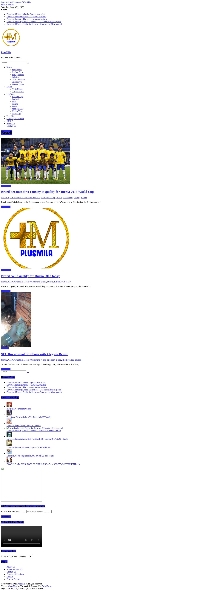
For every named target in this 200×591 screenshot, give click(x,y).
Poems (15, 104)
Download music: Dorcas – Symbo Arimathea (26, 16)
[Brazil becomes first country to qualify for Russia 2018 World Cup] (35, 183)
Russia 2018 (59, 282)
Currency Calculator (15, 118)
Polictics (15, 77)
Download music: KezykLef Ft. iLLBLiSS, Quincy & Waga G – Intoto (37, 439)
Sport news (17, 69)
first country (68, 197)
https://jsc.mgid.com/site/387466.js (16, 2)
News (9, 67)
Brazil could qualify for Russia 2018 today (30, 276)
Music (9, 87)
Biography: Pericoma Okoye (19, 409)
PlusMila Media (22, 197)
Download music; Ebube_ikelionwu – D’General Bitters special (34, 21)
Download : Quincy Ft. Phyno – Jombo (24, 425)
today (68, 282)
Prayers (15, 106)
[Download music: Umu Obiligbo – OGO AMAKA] (9, 445)
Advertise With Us (14, 569)
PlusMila (6, 52)
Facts (14, 101)
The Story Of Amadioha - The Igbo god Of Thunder (29, 417)
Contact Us (11, 126)
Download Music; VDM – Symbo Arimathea (26, 14)
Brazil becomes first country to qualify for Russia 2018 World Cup (47, 191)
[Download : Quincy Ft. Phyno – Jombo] (9, 423)
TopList (15, 99)
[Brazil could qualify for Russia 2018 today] (36, 268)
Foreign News (18, 74)
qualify (77, 197)
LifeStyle (10, 94)
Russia (84, 197)
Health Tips (17, 111)
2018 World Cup (48, 197)
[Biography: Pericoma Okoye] (9, 406)
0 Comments (35, 197)
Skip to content (7, 5)
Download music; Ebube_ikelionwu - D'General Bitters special (34, 430)
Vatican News (18, 84)
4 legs (43, 360)
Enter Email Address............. (13, 511)
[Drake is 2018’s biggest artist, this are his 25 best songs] (9, 453)
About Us (11, 123)
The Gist (10, 116)
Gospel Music (18, 91)
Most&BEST (17, 109)
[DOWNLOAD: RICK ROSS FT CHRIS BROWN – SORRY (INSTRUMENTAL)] (9, 462)
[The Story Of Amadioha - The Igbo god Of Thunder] (9, 415)
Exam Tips (16, 113)
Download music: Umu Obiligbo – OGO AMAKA (29, 447)
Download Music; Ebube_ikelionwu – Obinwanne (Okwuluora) (34, 24)
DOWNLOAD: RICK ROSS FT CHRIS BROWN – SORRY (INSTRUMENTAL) (43, 464)
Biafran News (18, 72)
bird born (51, 360)
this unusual (76, 360)
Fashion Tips (17, 96)
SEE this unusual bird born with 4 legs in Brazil (34, 354)
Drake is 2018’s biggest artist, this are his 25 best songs (30, 456)
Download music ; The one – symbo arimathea (27, 19)
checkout (66, 360)
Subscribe (6, 517)
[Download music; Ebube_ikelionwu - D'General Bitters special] (35, 428)
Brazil (59, 197)
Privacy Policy (13, 579)
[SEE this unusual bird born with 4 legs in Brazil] (16, 346)
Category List (7, 556)
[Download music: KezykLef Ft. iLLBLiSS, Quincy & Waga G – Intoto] (9, 436)
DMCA (10, 121)
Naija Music (17, 89)
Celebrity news (18, 79)
